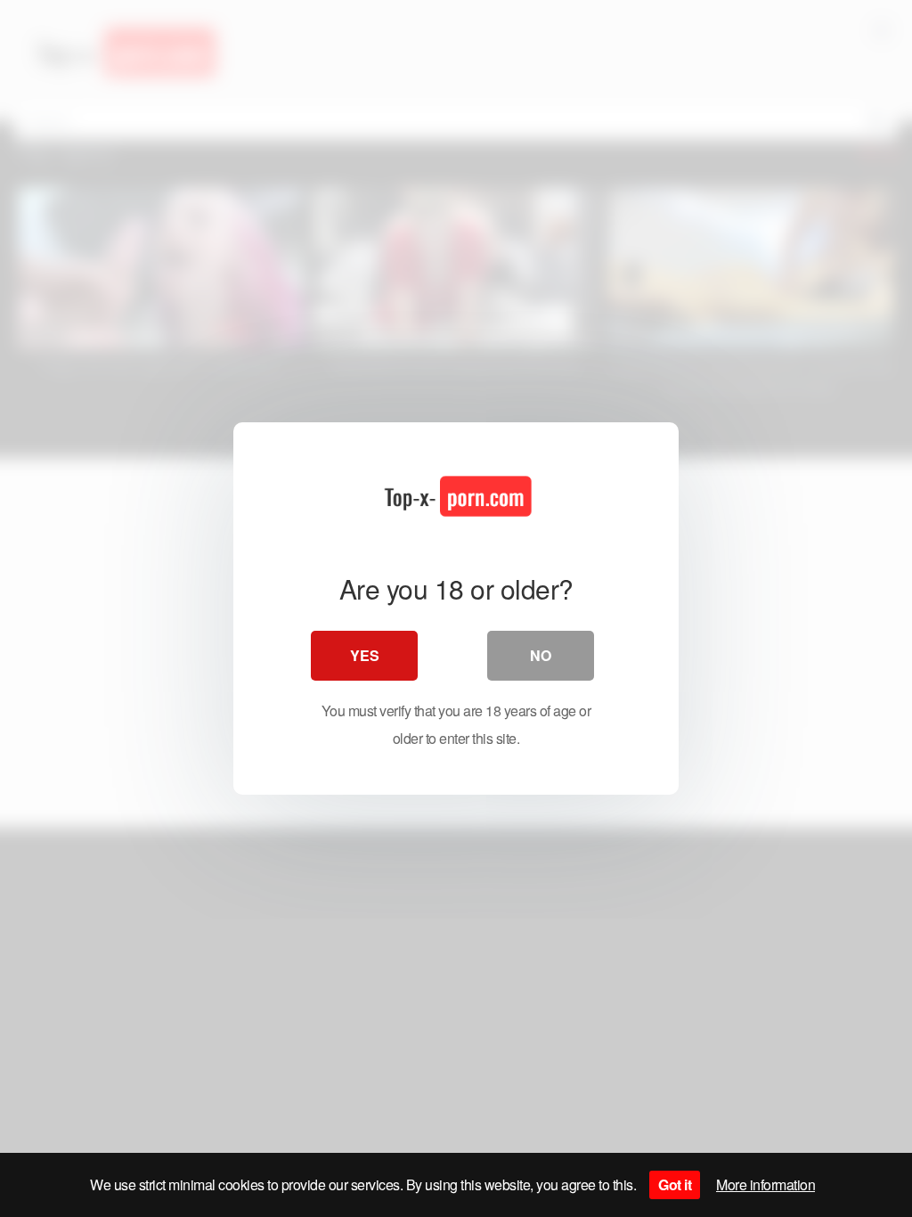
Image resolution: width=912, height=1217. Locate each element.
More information (765, 1184)
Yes (364, 655)
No (540, 655)
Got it (674, 1184)
